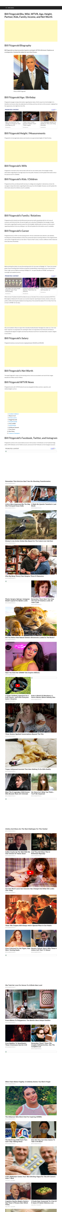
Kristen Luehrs (13, 417)
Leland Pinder (12, 425)
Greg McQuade (13, 421)
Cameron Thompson (14, 433)
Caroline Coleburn (14, 414)
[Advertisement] (31, 31)
